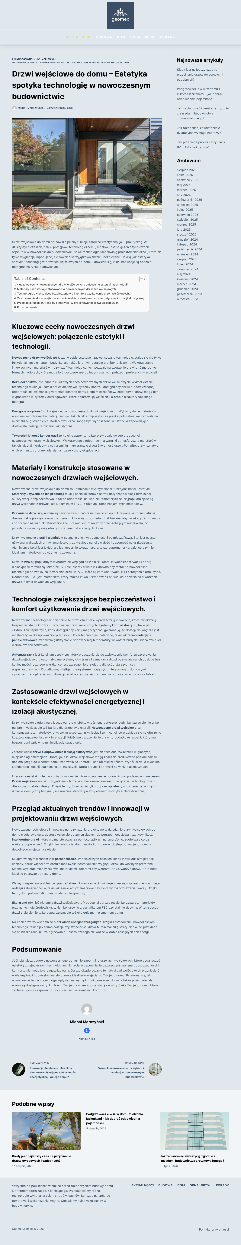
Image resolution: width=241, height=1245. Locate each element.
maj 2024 (184, 274)
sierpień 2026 (187, 170)
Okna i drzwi (143, 37)
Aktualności (79, 37)
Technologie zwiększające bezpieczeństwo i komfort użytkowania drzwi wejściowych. (73, 293)
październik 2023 (189, 294)
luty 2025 (184, 229)
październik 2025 (189, 199)
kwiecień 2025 (187, 219)
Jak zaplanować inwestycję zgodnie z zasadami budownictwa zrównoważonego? (203, 113)
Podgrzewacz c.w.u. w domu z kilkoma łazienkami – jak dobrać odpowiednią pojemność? (200, 94)
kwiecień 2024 (187, 279)
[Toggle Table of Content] (141, 279)
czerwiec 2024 (187, 269)
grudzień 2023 (187, 289)
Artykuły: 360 (87, 1039)
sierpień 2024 (187, 259)
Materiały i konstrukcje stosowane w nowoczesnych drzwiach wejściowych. (67, 289)
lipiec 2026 (185, 175)
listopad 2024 (187, 244)
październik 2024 (189, 249)
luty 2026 (184, 195)
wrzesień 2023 (187, 299)
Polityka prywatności (214, 1229)
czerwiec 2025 (187, 215)
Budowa (104, 37)
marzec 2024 (186, 284)
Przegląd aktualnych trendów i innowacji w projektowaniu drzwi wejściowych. (68, 302)
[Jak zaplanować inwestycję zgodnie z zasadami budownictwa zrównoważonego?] (194, 1131)
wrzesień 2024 (187, 254)
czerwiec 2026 (187, 180)
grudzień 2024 (187, 239)
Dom (121, 37)
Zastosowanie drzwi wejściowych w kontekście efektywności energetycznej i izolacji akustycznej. (81, 298)
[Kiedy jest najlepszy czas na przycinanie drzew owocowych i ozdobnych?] (46, 1131)
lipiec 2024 (185, 264)
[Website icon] (87, 1030)
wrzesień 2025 (187, 205)
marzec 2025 (186, 224)
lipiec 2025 (185, 209)
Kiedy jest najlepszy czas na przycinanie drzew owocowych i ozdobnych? (200, 74)
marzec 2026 (186, 190)
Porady (167, 37)
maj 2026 (184, 185)
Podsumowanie (27, 307)
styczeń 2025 (187, 234)
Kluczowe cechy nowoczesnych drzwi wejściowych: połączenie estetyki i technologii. (72, 284)
